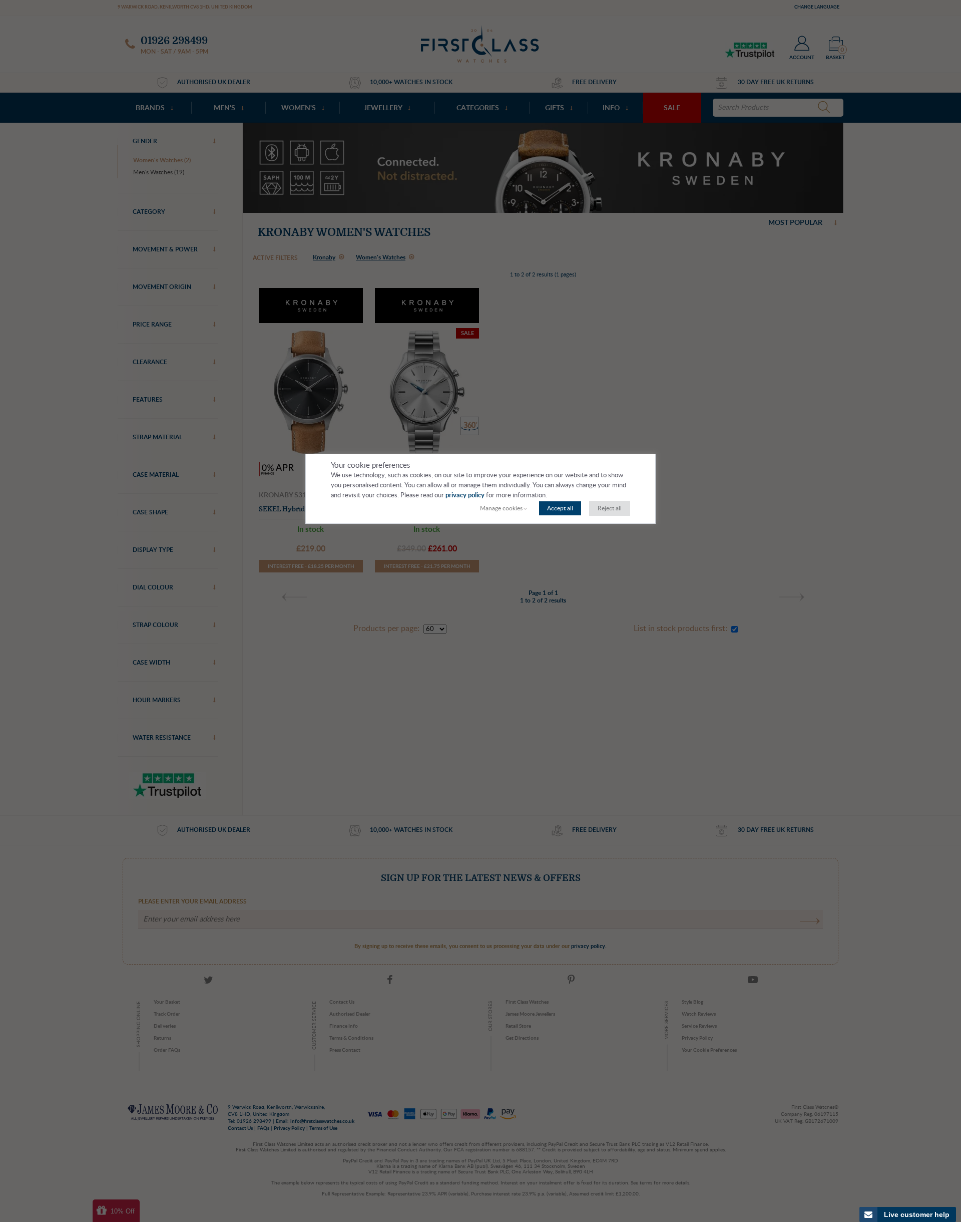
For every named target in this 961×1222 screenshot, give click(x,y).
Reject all (610, 508)
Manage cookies (501, 508)
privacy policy (465, 495)
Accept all (560, 508)
